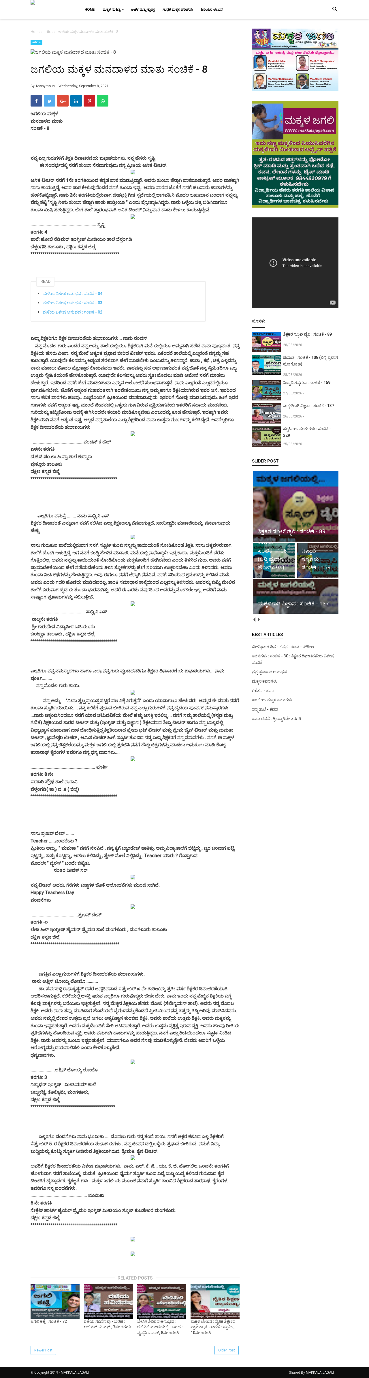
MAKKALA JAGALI (75, 1372)
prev (254, 619)
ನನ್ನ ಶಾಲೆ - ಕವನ (265, 709)
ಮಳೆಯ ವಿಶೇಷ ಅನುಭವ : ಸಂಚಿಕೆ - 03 (72, 303)
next (258, 619)
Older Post (226, 1350)
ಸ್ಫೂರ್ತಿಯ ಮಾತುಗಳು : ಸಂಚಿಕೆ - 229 (307, 432)
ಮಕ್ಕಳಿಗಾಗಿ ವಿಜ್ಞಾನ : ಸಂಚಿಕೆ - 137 (308, 405)
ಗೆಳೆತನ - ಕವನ (263, 690)
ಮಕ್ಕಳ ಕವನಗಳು (264, 681)
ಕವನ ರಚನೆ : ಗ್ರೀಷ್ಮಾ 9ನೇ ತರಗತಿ (276, 718)
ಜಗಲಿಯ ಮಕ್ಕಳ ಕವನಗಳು (272, 700)
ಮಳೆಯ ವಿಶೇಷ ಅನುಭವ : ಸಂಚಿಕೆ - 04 (72, 293)
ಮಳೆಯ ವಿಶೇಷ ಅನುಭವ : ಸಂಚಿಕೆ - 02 (72, 312)
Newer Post (43, 1350)
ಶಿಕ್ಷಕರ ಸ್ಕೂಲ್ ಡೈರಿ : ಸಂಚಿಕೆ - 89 (307, 334)
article (36, 42)
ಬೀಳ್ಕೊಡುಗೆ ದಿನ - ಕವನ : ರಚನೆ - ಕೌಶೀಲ (283, 646)
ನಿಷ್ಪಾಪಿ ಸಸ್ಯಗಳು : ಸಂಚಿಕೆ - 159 (306, 382)
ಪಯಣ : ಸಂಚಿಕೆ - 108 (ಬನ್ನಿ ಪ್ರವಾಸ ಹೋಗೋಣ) (310, 360)
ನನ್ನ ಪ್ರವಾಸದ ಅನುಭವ (269, 672)
